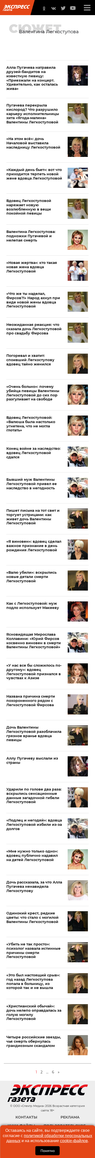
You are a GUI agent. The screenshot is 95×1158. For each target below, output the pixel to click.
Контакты (26, 1117)
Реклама (70, 1117)
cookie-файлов (74, 1141)
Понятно (48, 1151)
